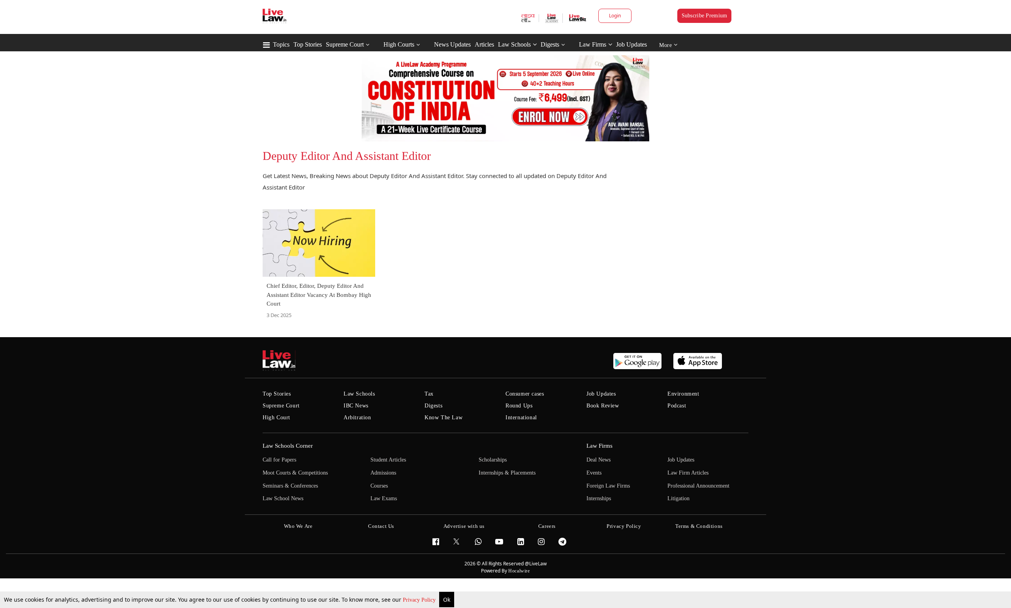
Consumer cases (525, 394)
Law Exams (383, 498)
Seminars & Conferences (290, 486)
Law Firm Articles (687, 473)
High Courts (398, 44)
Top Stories (307, 44)
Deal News (598, 460)
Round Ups (519, 406)
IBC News (356, 406)
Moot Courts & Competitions (295, 473)
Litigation (678, 498)
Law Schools (514, 44)
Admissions (383, 473)
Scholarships (493, 460)
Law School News (283, 498)
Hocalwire (519, 571)
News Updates (452, 44)
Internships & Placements (507, 473)
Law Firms (592, 44)
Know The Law (443, 417)
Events (593, 473)
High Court (276, 417)
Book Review (602, 406)
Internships (598, 498)
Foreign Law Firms (608, 486)
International (521, 417)
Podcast (676, 406)
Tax (429, 394)
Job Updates (631, 44)
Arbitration (357, 417)
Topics (281, 44)
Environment (683, 394)
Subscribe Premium (704, 16)
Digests (550, 44)
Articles (484, 44)
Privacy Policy (420, 600)
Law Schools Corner (288, 446)
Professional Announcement (698, 486)
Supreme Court (345, 44)
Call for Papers (279, 460)
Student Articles (388, 460)
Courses (379, 486)
